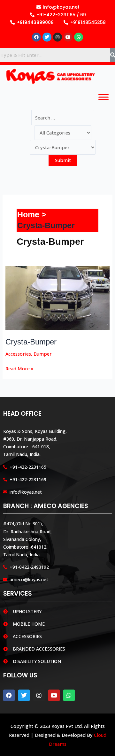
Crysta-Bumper (31, 342)
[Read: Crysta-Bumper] (57, 297)
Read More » (19, 368)
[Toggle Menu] (103, 97)
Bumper (43, 354)
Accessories (18, 354)
